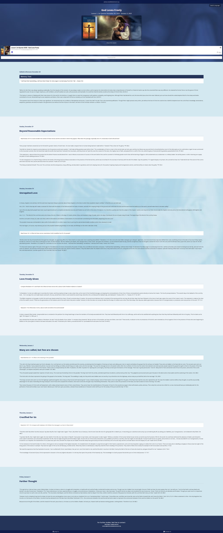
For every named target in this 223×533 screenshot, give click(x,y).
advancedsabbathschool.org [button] (111, 1)
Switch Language (215, 5)
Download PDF (111, 57)
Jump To (56, 531)
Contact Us (168, 531)
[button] (111, 1)
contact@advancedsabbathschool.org (111, 526)
